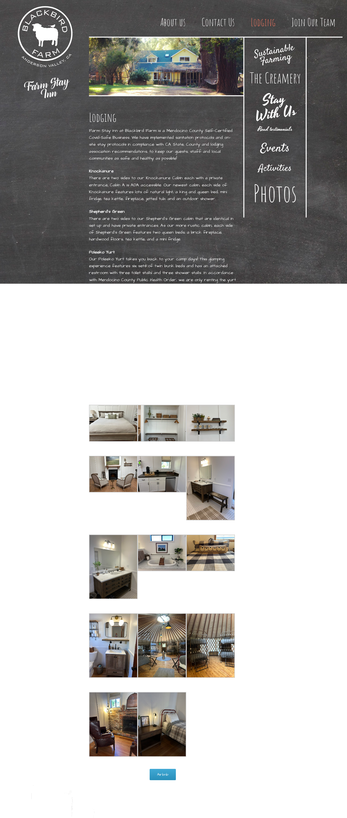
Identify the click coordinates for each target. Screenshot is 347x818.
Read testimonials (275, 129)
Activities (275, 168)
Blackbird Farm (46, 36)
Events (275, 148)
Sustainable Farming (274, 55)
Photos (275, 193)
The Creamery (275, 78)
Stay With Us (276, 107)
